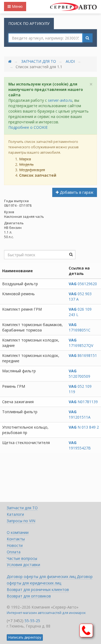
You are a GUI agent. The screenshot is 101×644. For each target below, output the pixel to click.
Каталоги (15, 514)
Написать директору (24, 637)
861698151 (83, 355)
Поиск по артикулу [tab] (29, 23)
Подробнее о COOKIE (28, 127)
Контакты (16, 538)
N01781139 (83, 401)
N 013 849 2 (84, 427)
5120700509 (79, 373)
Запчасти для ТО (38, 61)
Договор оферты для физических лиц (42, 576)
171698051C (79, 327)
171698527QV (81, 342)
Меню (17, 6)
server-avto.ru (60, 100)
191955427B (80, 445)
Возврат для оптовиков (29, 596)
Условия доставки (23, 564)
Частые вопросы (22, 558)
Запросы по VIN (21, 520)
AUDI (70, 61)
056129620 (83, 283)
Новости (15, 545)
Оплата (13, 551)
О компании (18, 532)
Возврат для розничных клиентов (38, 589)
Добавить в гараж (76, 192)
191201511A (79, 414)
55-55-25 (32, 620)
